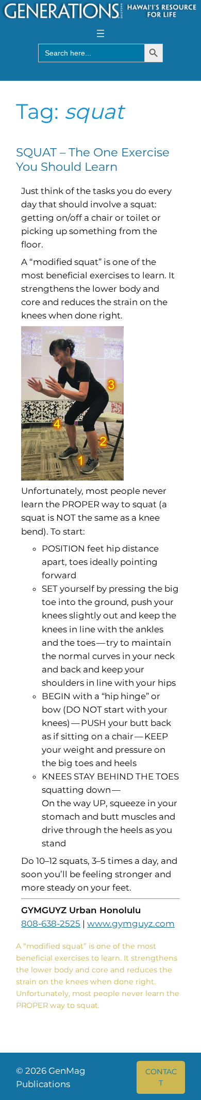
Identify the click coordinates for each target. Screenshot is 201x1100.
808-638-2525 (50, 923)
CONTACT (161, 1077)
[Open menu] (100, 33)
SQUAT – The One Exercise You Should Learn (93, 159)
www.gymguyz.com (131, 923)
